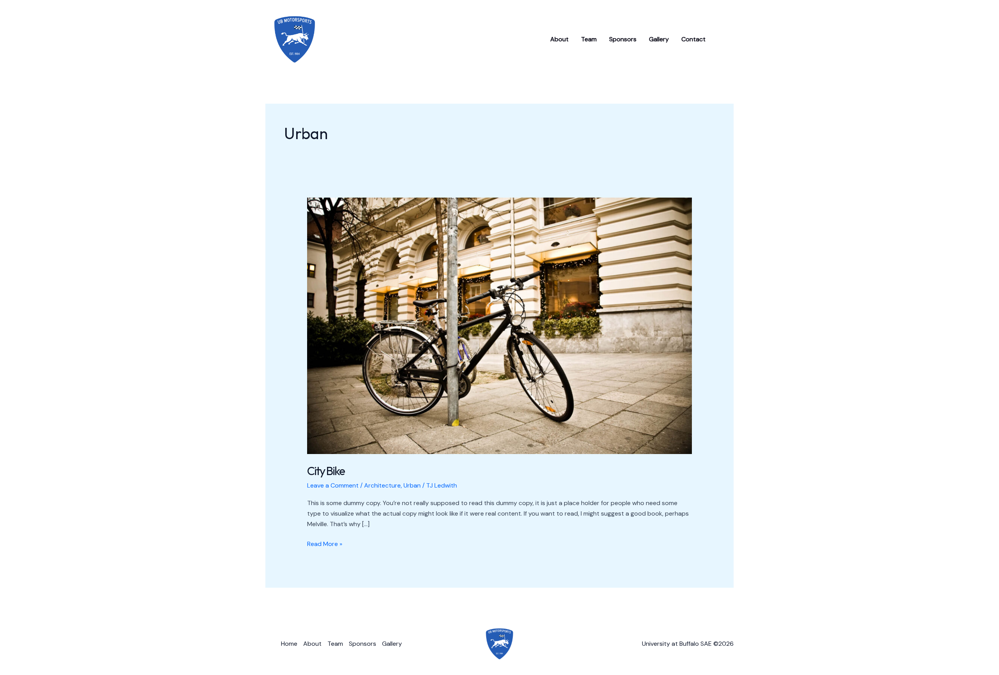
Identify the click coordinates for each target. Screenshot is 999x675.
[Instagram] (725, 40)
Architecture (382, 485)
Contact (693, 39)
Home (289, 644)
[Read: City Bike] (499, 325)
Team (589, 39)
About (559, 39)
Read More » (324, 544)
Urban (412, 485)
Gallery (659, 39)
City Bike (326, 470)
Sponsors (622, 39)
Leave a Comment (333, 485)
